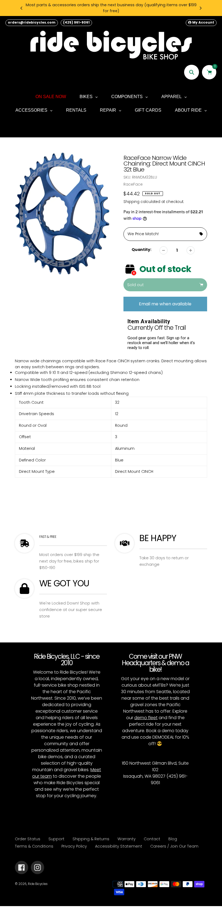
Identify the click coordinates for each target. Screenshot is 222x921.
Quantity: (141, 249)
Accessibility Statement (118, 846)
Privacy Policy (74, 846)
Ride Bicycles (38, 884)
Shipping (131, 201)
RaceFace (133, 184)
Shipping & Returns (91, 839)
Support (56, 839)
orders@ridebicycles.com (32, 22)
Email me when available (165, 304)
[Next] (200, 8)
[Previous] (21, 8)
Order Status (27, 839)
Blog (172, 839)
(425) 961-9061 (76, 22)
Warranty (126, 839)
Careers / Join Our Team (174, 846)
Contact (152, 839)
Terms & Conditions (34, 846)
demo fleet (146, 718)
